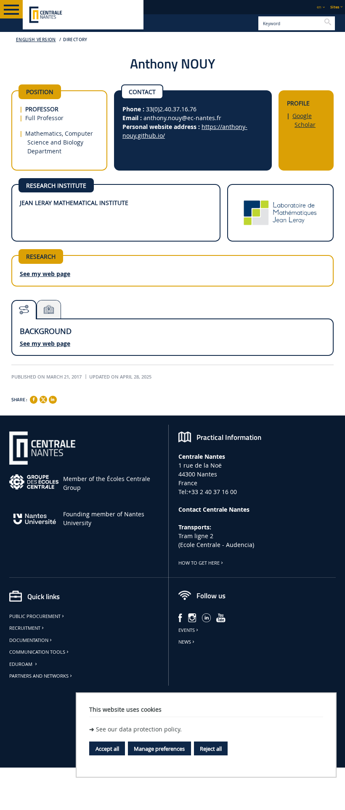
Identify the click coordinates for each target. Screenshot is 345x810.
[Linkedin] (52, 399)
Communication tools (37, 652)
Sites (334, 7)
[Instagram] (192, 617)
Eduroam (21, 664)
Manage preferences (159, 748)
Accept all (107, 748)
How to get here (199, 563)
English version (36, 39)
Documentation (28, 640)
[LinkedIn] (206, 617)
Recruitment (24, 628)
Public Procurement (35, 616)
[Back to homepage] (83, 14)
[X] (43, 398)
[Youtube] (221, 617)
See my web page (45, 274)
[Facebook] (33, 399)
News (184, 642)
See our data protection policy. (139, 729)
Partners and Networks (39, 676)
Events (186, 630)
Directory (75, 39)
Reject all (211, 748)
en (319, 7)
